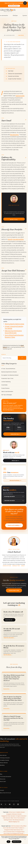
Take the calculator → (9, 637)
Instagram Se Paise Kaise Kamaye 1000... (13, 829)
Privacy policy (16, 841)
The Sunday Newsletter (5, 776)
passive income (20, 96)
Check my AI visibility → (14, 525)
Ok (8, 841)
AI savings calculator (13, 496)
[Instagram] (13, 804)
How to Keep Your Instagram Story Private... (14, 833)
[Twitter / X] (5, 804)
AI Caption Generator (21, 816)
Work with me (7, 565)
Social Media (4, 385)
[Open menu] (25, 3)
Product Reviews (5, 388)
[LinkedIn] (18, 804)
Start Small (10, 71)
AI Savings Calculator (5, 757)
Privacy (1, 807)
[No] (25, 840)
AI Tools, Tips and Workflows (8, 368)
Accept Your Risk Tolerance (14, 78)
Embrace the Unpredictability (15, 73)
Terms (6, 807)
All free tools (12, 812)
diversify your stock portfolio (16, 239)
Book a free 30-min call (5, 792)
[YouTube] (9, 804)
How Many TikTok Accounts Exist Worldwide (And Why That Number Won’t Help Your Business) (14, 677)
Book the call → (9, 620)
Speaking (2, 765)
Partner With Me (4, 762)
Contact (2, 790)
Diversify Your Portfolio (13, 76)
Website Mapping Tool (14, 821)
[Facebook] (1, 804)
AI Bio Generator (6, 818)
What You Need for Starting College (14, 324)
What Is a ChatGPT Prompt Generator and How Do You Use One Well (13, 718)
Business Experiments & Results (9, 372)
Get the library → (8, 654)
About (23, 565)
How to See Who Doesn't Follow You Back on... (14, 827)
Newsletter (16, 565)
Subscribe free (14, 590)
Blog (1, 774)
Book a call (14, 219)
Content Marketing (5, 381)
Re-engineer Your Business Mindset (9, 375)
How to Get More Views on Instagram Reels (14, 831)
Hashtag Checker (8, 819)
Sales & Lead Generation (7, 391)
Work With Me (3, 755)
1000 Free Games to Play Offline (18, 826)
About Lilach (3, 781)
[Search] (22, 358)
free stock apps (14, 134)
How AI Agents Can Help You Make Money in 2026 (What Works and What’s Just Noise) (13, 698)
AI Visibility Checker (4, 760)
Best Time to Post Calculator (18, 818)
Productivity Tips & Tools (7, 378)
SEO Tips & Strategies (6, 394)
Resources (2, 779)
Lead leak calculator (13, 500)
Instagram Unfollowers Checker (13, 814)
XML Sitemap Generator (18, 819)
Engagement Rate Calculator (8, 816)
